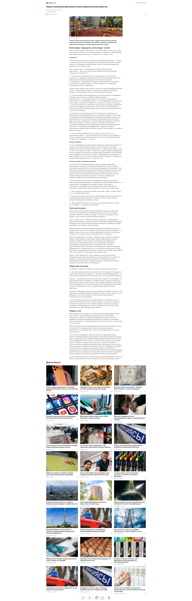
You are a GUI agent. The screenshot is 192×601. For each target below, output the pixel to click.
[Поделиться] (145, 14)
